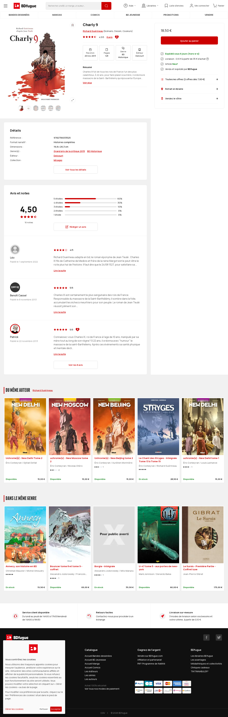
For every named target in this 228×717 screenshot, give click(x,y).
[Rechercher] (106, 6)
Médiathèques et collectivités (206, 663)
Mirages (58, 160)
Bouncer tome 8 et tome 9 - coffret (66, 568)
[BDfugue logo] (25, 6)
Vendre (209, 14)
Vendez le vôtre (173, 98)
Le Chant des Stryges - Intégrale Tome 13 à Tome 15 (158, 459)
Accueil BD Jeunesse (95, 659)
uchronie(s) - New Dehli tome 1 (201, 458)
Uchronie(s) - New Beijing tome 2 (113, 458)
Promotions (171, 14)
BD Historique (94, 151)
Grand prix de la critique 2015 (69, 151)
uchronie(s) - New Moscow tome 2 (69, 459)
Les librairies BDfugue (202, 655)
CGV (103, 712)
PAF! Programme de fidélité (151, 663)
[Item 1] (28, 108)
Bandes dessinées (19, 14)
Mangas (57, 14)
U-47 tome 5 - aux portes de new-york (158, 568)
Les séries (90, 675)
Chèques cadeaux (200, 667)
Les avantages (198, 659)
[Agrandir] (72, 100)
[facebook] (206, 637)
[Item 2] (36, 108)
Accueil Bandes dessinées (98, 655)
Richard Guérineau (93, 31)
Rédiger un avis (78, 226)
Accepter (56, 709)
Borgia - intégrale (104, 566)
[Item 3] (43, 108)
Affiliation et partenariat (149, 659)
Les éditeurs (91, 671)
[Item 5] (58, 108)
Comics (95, 14)
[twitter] (219, 637)
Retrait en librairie (174, 88)
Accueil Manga (92, 663)
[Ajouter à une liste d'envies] (72, 25)
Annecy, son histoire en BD (21, 566)
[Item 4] (51, 108)
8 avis (109, 37)
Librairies (151, 5)
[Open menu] (5, 6)
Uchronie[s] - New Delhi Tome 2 (24, 458)
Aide (131, 5)
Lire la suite (60, 270)
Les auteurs (91, 679)
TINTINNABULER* (199, 671)
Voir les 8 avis (76, 364)
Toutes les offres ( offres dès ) (185, 79)
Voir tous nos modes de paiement (102, 688)
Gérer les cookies (14, 709)
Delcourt (58, 155)
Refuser (44, 709)
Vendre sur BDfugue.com (150, 655)
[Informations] (207, 59)
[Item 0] (21, 108)
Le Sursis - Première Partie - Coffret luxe (199, 568)
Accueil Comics (92, 667)
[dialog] (34, 677)
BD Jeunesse (133, 14)
